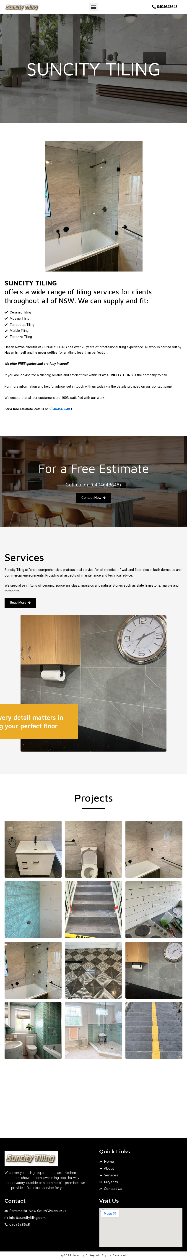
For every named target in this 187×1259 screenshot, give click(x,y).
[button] (93, 7)
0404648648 (61, 409)
